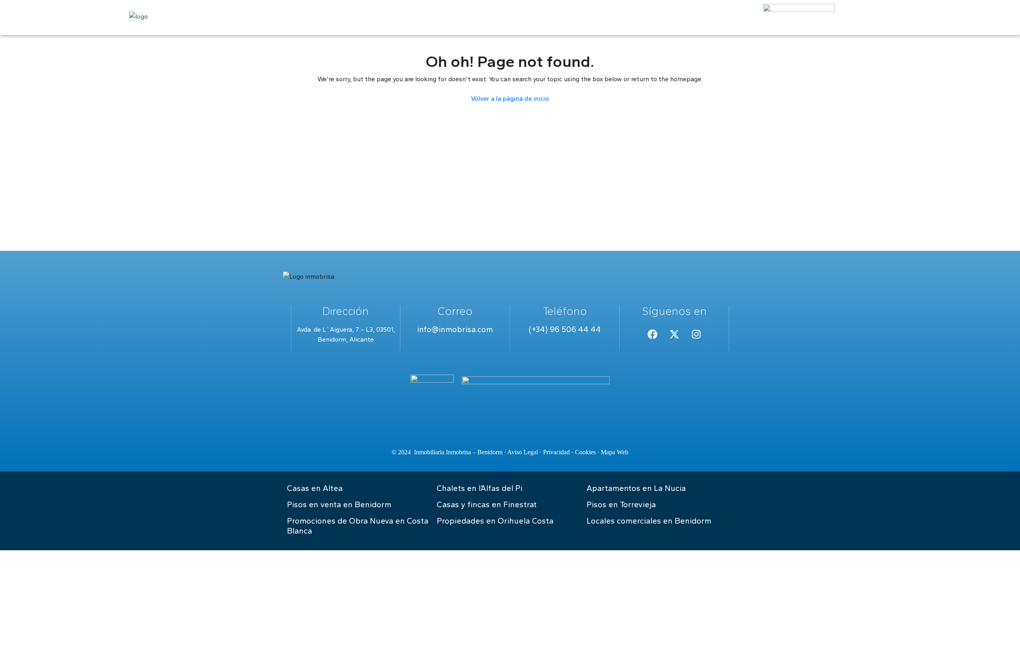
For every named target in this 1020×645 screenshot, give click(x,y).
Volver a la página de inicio (510, 98)
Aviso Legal (522, 452)
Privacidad (556, 452)
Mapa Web (614, 452)
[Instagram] (696, 334)
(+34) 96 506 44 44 (565, 329)
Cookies (585, 452)
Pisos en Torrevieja (621, 504)
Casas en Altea (315, 488)
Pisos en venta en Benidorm (339, 504)
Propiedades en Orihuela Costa (495, 521)
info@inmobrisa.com (455, 329)
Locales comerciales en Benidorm (648, 521)
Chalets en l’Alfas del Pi (479, 488)
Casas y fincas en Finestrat (487, 504)
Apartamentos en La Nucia (636, 488)
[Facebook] (652, 334)
